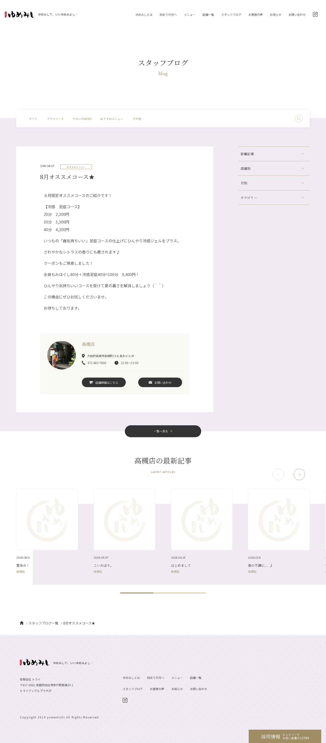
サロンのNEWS (82, 119)
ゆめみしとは (143, 14)
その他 (137, 119)
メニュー (189, 14)
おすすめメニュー (111, 119)
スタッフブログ (231, 14)
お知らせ (275, 14)
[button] (299, 474)
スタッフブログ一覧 (43, 623)
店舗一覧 (208, 14)
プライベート (55, 119)
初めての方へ (168, 14)
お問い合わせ (297, 14)
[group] (47, 530)
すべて (33, 119)
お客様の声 (255, 14)
